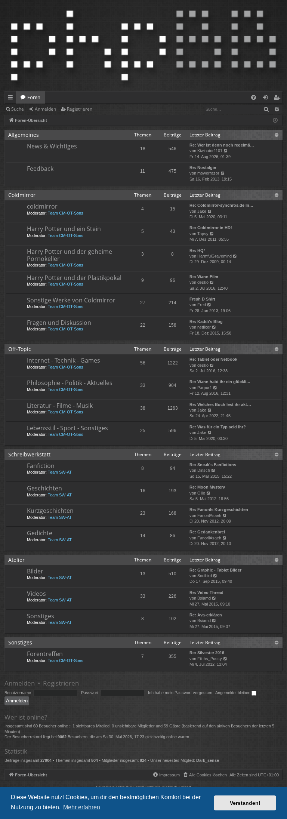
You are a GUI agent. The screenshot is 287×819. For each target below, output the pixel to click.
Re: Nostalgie (202, 167)
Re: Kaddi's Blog (206, 321)
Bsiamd (204, 598)
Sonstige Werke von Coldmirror (71, 300)
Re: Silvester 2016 (206, 652)
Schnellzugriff (11, 99)
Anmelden (45, 109)
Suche (17, 109)
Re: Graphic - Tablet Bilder (215, 570)
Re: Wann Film (203, 276)
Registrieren (79, 109)
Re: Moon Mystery (207, 487)
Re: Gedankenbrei (207, 532)
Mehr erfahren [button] (81, 807)
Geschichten (44, 488)
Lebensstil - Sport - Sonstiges (67, 428)
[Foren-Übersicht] (143, 45)
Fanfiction (41, 466)
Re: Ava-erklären (205, 615)
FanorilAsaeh (209, 515)
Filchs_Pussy (209, 658)
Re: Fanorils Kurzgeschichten (218, 509)
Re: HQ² (197, 250)
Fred (201, 304)
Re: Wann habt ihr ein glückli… (219, 381)
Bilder (35, 571)
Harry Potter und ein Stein (64, 229)
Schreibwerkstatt (29, 454)
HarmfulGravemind (214, 256)
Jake (201, 211)
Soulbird (204, 575)
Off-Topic (19, 348)
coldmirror (42, 206)
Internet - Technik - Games (63, 360)
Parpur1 (204, 387)
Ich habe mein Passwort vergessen (180, 692)
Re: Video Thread (206, 592)
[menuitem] (253, 97)
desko (203, 282)
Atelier (16, 559)
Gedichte (39, 533)
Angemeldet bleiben (233, 692)
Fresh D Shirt (202, 299)
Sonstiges (40, 616)
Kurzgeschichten (50, 511)
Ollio (201, 493)
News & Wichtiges (52, 146)
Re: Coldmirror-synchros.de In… (221, 205)
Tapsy (203, 233)
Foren (33, 97)
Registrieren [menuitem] (278, 99)
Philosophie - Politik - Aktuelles (69, 383)
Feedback (40, 168)
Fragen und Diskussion (59, 322)
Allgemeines (23, 134)
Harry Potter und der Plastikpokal (74, 278)
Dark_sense (207, 760)
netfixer (204, 327)
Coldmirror (22, 194)
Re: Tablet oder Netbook (213, 359)
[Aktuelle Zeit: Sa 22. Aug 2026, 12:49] (275, 120)
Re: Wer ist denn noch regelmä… (221, 145)
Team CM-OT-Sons (65, 213)
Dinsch (203, 470)
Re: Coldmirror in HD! (210, 227)
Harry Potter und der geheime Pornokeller (69, 255)
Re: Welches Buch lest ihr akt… (220, 404)
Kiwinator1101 (209, 150)
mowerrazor (208, 173)
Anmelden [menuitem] (266, 99)
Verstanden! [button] (245, 803)
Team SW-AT (60, 472)
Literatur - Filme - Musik (60, 405)
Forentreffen (45, 654)
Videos (36, 593)
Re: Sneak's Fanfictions (212, 464)
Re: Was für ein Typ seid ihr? (217, 427)
